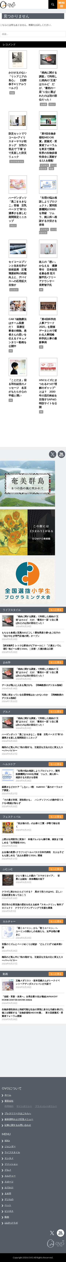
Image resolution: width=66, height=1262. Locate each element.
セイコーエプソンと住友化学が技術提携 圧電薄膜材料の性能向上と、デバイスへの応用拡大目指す (18, 273)
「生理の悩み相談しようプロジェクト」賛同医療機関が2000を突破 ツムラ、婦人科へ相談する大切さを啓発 (38, 774)
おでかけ (9, 1187)
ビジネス (44, 165)
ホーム (8, 1095)
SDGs (7, 1140)
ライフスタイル (16, 161)
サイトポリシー (24, 1106)
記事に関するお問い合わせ (18, 1125)
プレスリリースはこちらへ (18, 1113)
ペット (8, 1205)
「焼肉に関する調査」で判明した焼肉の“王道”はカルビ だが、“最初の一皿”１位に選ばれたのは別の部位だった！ (37, 619)
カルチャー (10, 1175)
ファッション (11, 1164)
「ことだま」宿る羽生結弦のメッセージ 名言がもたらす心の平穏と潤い (18, 387)
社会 (12, 93)
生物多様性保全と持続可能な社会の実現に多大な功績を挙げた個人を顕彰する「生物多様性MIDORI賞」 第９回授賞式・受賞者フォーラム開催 (32, 1012)
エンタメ (9, 1158)
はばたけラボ (11, 1222)
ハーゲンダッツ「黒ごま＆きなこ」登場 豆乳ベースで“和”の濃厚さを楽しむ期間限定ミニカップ (18, 209)
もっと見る (55, 609)
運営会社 (9, 1100)
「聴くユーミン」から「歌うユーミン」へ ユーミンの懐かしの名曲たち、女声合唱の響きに (38, 931)
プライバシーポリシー (46, 1106)
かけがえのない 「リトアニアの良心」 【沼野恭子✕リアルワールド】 (19, 80)
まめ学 (43, 104)
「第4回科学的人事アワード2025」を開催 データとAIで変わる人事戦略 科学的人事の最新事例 (48, 330)
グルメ (52, 104)
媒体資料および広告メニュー (19, 1119)
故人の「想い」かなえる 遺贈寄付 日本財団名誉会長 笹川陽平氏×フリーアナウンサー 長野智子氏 (48, 273)
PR (41, 290)
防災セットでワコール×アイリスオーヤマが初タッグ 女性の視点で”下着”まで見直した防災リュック (18, 145)
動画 (7, 1217)
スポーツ (9, 1181)
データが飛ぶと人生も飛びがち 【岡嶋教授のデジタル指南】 (32, 685)
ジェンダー (10, 1146)
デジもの (9, 1199)
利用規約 (9, 1106)
